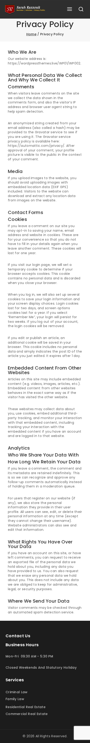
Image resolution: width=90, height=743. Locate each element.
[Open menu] (69, 9)
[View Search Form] (81, 9)
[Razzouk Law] (25, 9)
